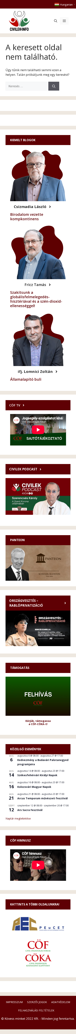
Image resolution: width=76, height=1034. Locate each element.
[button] (55, 21)
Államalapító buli (25, 379)
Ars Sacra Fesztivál (29, 810)
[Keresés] (53, 86)
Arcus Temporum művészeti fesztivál (42, 798)
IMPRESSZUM (14, 1002)
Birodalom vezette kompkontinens (26, 216)
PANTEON (17, 540)
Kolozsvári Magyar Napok (34, 787)
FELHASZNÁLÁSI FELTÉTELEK (36, 1010)
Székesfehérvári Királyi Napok (37, 775)
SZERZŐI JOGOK (37, 1002)
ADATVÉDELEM (60, 1002)
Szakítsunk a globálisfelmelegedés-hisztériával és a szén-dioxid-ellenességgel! (36, 299)
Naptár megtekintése (18, 818)
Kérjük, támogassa (38, 721)
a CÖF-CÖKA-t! (38, 724)
